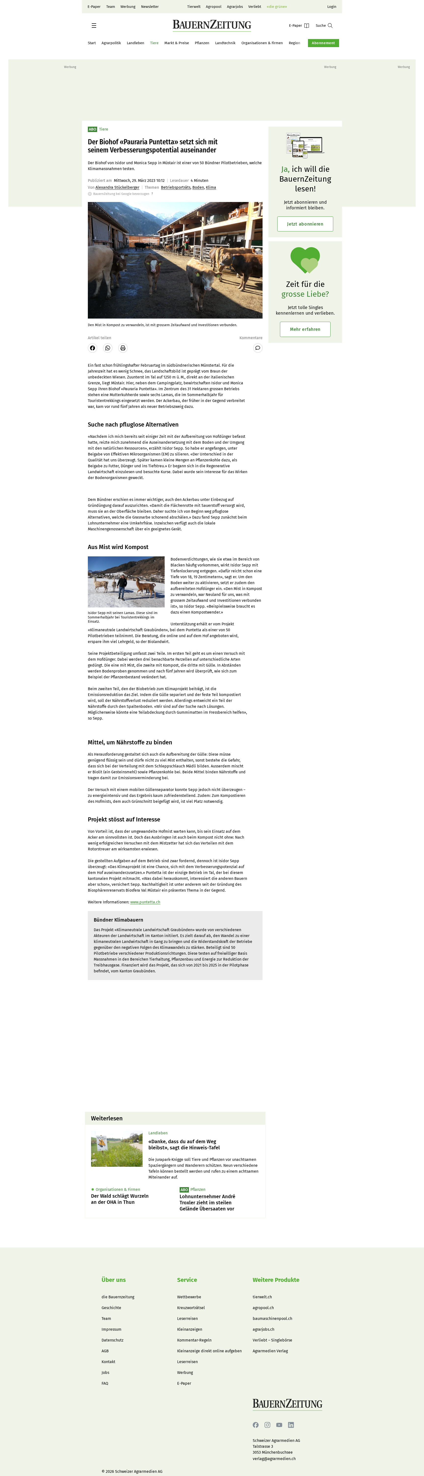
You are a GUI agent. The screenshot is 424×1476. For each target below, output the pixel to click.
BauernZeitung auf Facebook (256, 1425)
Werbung (127, 6)
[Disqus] (175, 1045)
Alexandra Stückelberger (117, 187)
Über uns (114, 1280)
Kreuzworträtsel (191, 1307)
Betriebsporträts (175, 187)
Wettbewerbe (189, 1297)
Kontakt (108, 1361)
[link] (203, 1145)
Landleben (135, 43)
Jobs (105, 1372)
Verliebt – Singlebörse (272, 1340)
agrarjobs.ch (263, 1329)
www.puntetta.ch (145, 902)
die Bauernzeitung (118, 1297)
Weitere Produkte (276, 1280)
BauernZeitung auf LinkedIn (291, 1425)
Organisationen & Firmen (262, 43)
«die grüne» (277, 6)
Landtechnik (225, 43)
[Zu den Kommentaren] (258, 348)
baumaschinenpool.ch (272, 1318)
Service (187, 1280)
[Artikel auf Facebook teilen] (92, 348)
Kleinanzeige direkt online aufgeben (209, 1351)
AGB (105, 1351)
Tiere (154, 43)
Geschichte (111, 1307)
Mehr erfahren (305, 329)
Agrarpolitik (111, 43)
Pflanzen (202, 43)
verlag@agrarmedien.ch (274, 1458)
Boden (198, 187)
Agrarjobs (235, 6)
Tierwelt (193, 6)
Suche (321, 25)
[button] (94, 25)
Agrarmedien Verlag (270, 1351)
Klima (211, 187)
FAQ (105, 1383)
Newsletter (150, 6)
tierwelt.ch (262, 1297)
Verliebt (254, 6)
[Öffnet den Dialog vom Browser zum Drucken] (123, 348)
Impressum (111, 1329)
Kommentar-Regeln (194, 1340)
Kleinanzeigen (189, 1329)
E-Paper (94, 6)
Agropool (213, 6)
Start (92, 43)
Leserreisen (187, 1318)
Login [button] (331, 6)
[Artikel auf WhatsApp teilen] (107, 348)
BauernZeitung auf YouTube (279, 1425)
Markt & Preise (176, 43)
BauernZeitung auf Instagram (267, 1425)
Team (110, 6)
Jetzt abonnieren (305, 224)
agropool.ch (263, 1307)
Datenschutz (112, 1340)
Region (294, 43)
